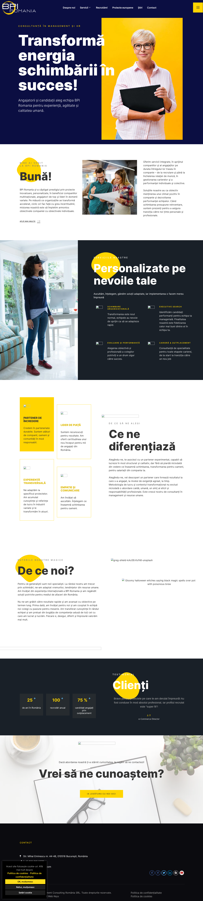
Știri (140, 7)
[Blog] (176, 873)
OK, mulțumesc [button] (25, 881)
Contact (151, 7)
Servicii (84, 7)
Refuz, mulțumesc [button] (25, 887)
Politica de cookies (17, 873)
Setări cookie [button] (25, 892)
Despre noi (69, 7)
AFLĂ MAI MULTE (28, 221)
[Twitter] (164, 873)
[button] (198, 8)
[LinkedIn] (170, 873)
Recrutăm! (102, 7)
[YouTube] (182, 873)
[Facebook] (152, 873)
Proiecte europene (122, 7)
